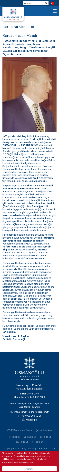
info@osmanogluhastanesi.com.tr (31, 411)
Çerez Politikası (44, 430)
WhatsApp (31, 419)
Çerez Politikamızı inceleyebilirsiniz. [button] (18, 462)
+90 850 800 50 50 (31, 415)
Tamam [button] (29, 469)
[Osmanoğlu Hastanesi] (13, 14)
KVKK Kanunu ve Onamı (19, 430)
